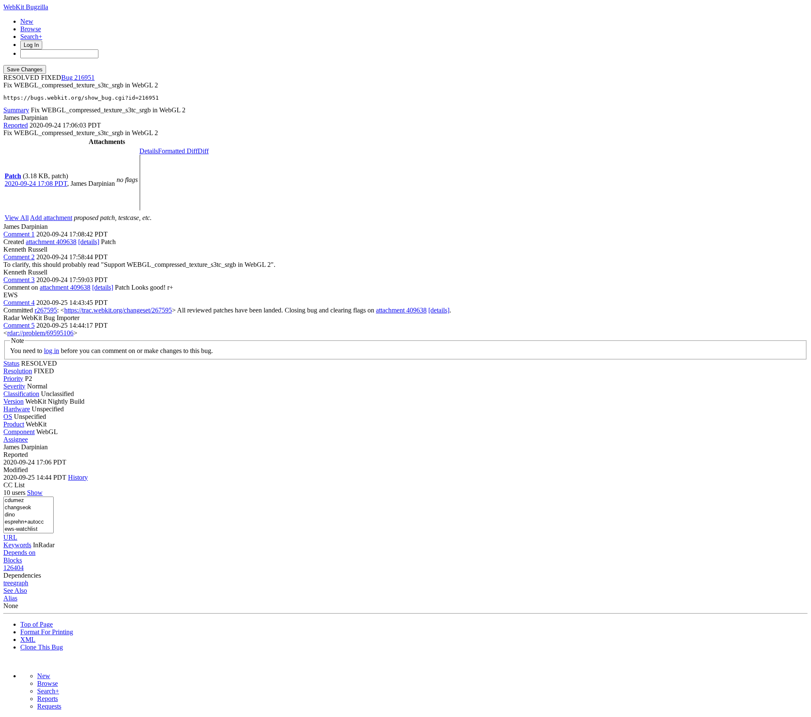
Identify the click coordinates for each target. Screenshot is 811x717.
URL (10, 537)
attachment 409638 (51, 241)
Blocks (12, 560)
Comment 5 (19, 325)
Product (13, 424)
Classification (21, 393)
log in (51, 350)
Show (35, 492)
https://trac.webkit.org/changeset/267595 (118, 310)
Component (19, 431)
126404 (13, 567)
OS (7, 416)
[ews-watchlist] (28, 529)
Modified (15, 469)
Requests (49, 706)
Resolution (17, 371)
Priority (13, 378)
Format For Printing (46, 632)
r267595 (46, 310)
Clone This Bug (41, 647)
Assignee (15, 439)
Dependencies (22, 575)
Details (148, 151)
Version (13, 401)
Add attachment (51, 217)
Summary (16, 110)
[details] (88, 241)
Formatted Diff (178, 151)
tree (8, 583)
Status (11, 363)
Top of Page (36, 624)
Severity (14, 386)
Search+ (31, 36)
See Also (15, 590)
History (78, 477)
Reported (15, 125)
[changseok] (28, 507)
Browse (30, 29)
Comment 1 (19, 234)
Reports (47, 698)
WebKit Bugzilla (25, 7)
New (26, 21)
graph (20, 583)
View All (17, 217)
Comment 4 (19, 302)
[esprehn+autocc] (28, 522)
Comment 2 (19, 257)
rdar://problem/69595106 (40, 333)
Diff (203, 151)
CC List (13, 485)
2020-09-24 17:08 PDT (36, 183)
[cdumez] (28, 500)
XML (27, 639)
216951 (84, 77)
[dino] (28, 515)
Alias (10, 598)
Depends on (19, 552)
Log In (31, 45)
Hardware (16, 409)
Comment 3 (19, 279)
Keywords (17, 545)
